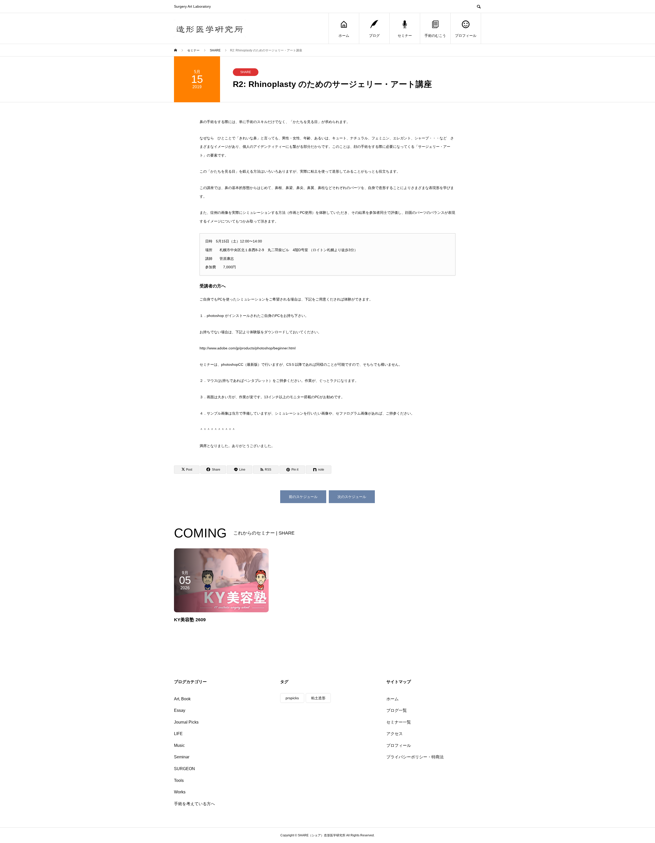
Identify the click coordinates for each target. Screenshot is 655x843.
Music (179, 745)
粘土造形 (318, 698)
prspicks (292, 698)
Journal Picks (186, 722)
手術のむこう (435, 36)
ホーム (344, 36)
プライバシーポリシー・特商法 (415, 757)
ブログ (374, 36)
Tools (179, 780)
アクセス (394, 733)
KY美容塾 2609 (190, 619)
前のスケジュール (303, 497)
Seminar (181, 757)
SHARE (245, 72)
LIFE (178, 733)
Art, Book (182, 699)
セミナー (405, 36)
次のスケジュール (351, 497)
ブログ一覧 (396, 710)
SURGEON (184, 769)
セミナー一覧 (398, 722)
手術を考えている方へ (194, 804)
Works (179, 792)
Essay (179, 710)
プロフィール (465, 36)
